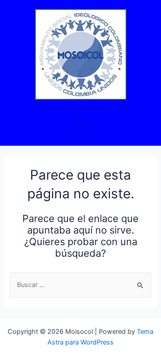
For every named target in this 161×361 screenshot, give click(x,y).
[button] (80, 125)
